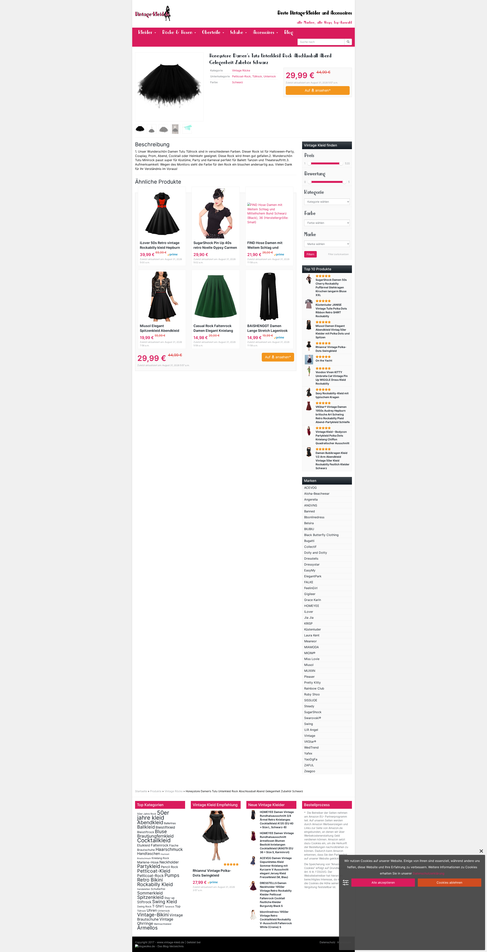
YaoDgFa (310, 759)
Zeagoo (309, 771)
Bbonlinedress (314, 517)
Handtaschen (148, 853)
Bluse (161, 831)
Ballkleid (146, 827)
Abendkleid (150, 822)
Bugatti (309, 541)
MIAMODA (311, 647)
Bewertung (314, 174)
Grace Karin (312, 600)
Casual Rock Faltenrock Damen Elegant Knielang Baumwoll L (213, 328)
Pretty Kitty (312, 682)
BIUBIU (309, 529)
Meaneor (310, 641)
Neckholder (169, 862)
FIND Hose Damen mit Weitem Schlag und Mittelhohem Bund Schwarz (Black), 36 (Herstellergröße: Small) (266, 245)
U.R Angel (311, 730)
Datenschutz (327, 942)
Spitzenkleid (150, 897)
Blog (288, 32)
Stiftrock (144, 902)
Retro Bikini (150, 880)
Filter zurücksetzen (338, 254)
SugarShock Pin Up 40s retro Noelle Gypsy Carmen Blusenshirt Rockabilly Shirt (215, 245)
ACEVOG (310, 488)
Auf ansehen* (318, 90)
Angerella (311, 499)
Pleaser (309, 676)
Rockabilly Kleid (155, 884)
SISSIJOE (310, 700)
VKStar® (310, 741)
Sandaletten (143, 889)
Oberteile (212, 32)
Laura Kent (311, 635)
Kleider (146, 32)
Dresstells (311, 558)
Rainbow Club (314, 688)
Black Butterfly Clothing (321, 535)
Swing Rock (144, 906)
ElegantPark (312, 576)
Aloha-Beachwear (316, 493)
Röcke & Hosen (178, 32)
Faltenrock (159, 845)
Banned (309, 511)
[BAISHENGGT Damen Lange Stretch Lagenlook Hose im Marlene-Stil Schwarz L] (269, 297)
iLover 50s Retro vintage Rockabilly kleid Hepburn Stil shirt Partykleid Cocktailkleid (160, 245)
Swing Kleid (164, 901)
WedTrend (311, 747)
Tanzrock (169, 906)
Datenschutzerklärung (428, 873)
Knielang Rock (160, 858)
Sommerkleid (150, 892)
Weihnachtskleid (162, 924)
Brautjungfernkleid (155, 835)
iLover (308, 612)
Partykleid (148, 866)
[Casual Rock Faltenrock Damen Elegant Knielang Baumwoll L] (215, 296)
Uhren (152, 910)
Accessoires (264, 32)
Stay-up (169, 897)
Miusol (309, 665)
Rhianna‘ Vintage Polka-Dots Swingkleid (212, 873)
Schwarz (237, 82)
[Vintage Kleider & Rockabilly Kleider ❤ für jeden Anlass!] (169, 13)
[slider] (309, 163)
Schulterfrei (158, 888)
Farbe (310, 213)
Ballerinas (170, 823)
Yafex (308, 753)
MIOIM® (309, 653)
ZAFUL (309, 765)
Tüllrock (257, 76)
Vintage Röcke (241, 70)
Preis (309, 155)
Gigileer (309, 594)
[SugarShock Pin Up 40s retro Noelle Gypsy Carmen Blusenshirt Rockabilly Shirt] (215, 213)
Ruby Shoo (312, 694)
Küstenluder (312, 629)
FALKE (308, 582)
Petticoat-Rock (241, 76)
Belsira (309, 523)
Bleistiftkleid (165, 827)
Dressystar (312, 564)
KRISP (308, 623)
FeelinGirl (311, 588)
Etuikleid (143, 845)
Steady (309, 706)
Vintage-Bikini (153, 915)
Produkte (156, 791)
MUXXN (309, 671)
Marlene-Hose (148, 862)
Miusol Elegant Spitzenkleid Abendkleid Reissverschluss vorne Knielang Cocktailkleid (159, 328)
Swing (308, 724)
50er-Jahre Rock (146, 813)
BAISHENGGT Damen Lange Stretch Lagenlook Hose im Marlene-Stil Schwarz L (267, 328)
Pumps (172, 875)
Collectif (310, 547)
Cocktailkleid (154, 840)
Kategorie (314, 192)
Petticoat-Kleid (153, 871)
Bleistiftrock (145, 832)
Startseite (141, 791)
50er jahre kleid (153, 815)
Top (178, 906)
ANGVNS (310, 505)
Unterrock (269, 76)
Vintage (309, 736)
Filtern (310, 254)
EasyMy (309, 570)
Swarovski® (312, 718)
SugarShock (312, 712)
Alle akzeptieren (383, 882)
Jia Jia (309, 617)
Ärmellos (147, 928)
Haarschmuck (169, 849)
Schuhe (237, 32)
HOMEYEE (311, 606)
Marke (310, 234)
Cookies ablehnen (449, 882)
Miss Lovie (311, 659)
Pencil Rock (169, 867)
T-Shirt (158, 906)
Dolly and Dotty (315, 552)
